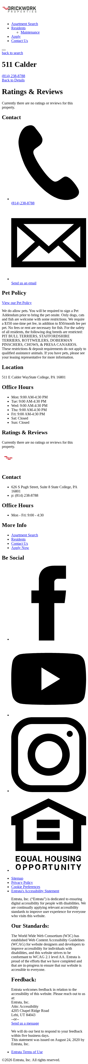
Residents (18, 28)
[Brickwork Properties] (25, 467)
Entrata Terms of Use (27, 1052)
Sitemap (17, 878)
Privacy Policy (22, 883)
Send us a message (25, 1023)
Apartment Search (24, 24)
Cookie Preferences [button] (25, 887)
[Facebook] (48, 639)
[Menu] (4, 50)
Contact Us (19, 41)
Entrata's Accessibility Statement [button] (35, 891)
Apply (16, 36)
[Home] (19, 16)
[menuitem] (48, 24)
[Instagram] (48, 791)
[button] (48, 870)
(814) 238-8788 (13, 76)
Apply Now (20, 548)
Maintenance (30, 32)
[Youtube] (48, 715)
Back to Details (13, 80)
